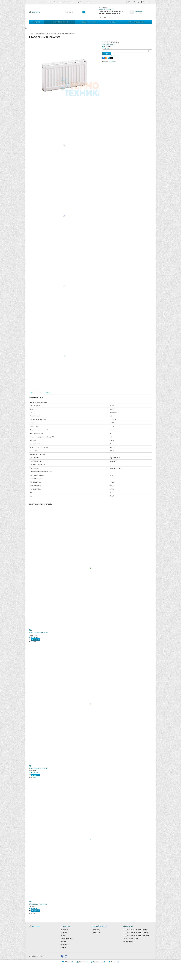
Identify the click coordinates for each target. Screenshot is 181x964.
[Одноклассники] (106, 58)
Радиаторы (112, 62)
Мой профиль (96, 933)
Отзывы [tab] (49, 393)
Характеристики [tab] (37, 393)
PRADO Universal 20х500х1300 (38, 632)
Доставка (42, 2)
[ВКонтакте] (103, 58)
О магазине (33, 2)
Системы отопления (60, 22)
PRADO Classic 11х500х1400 (38, 904)
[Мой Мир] (109, 58)
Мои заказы (96, 930)
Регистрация (147, 2)
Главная (36, 22)
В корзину (107, 53)
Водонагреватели (89, 22)
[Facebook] (62, 956)
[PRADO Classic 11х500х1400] (90, 839)
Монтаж (70, 2)
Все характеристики (108, 45)
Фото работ (78, 2)
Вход (137, 2)
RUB (129, 2)
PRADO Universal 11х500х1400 (38, 768)
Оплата (50, 2)
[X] (111, 58)
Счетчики (111, 22)
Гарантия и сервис (60, 2)
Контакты (87, 2)
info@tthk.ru (129, 942)
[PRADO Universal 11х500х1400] (90, 704)
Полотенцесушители (136, 22)
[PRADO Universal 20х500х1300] (90, 568)
